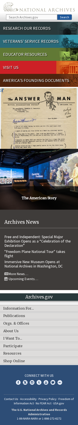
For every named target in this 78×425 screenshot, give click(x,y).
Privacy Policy (48, 399)
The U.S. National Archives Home (39, 7)
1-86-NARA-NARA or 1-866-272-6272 (39, 418)
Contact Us (11, 399)
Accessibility (28, 399)
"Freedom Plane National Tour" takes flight (34, 253)
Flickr (59, 382)
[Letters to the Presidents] (39, 118)
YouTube (46, 382)
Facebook (18, 382)
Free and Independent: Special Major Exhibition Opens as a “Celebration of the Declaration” (37, 241)
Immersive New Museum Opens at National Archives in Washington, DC (33, 264)
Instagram (32, 382)
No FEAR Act (43, 403)
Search (64, 17)
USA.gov (58, 403)
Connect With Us (39, 375)
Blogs (52, 382)
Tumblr (39, 382)
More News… (18, 274)
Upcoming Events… (23, 279)
